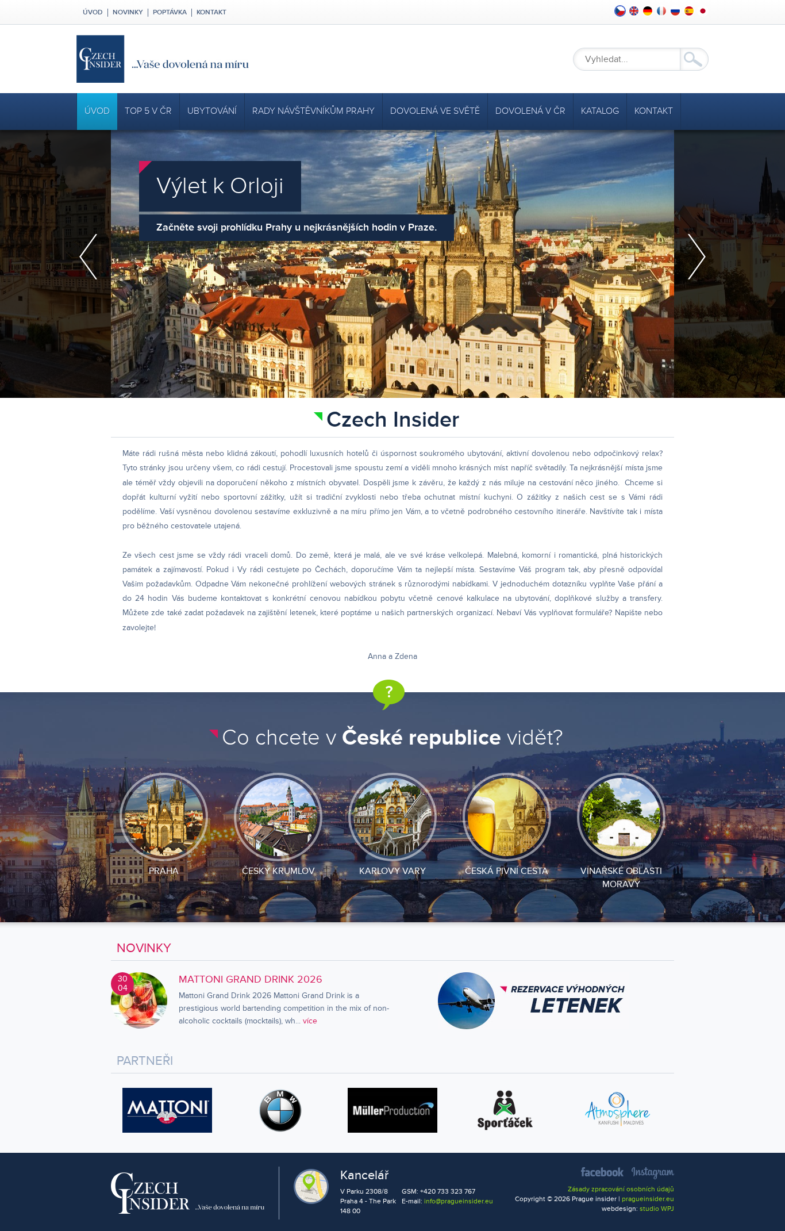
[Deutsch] (647, 11)
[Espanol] (689, 11)
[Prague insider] (266, 59)
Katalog (600, 111)
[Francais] (661, 11)
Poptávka (170, 13)
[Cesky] (620, 11)
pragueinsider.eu (648, 1199)
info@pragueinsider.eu (458, 1201)
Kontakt (211, 13)
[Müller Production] (392, 1110)
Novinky (128, 13)
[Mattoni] (167, 1110)
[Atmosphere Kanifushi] (618, 1110)
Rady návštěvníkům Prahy (313, 111)
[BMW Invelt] (280, 1110)
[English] (634, 11)
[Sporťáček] (505, 1110)
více (310, 1021)
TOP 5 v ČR (148, 111)
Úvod (92, 13)
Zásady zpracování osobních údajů (621, 1189)
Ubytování (212, 111)
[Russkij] (675, 11)
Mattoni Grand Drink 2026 (250, 979)
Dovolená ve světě (435, 111)
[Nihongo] (703, 11)
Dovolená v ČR (530, 111)
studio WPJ (657, 1209)
